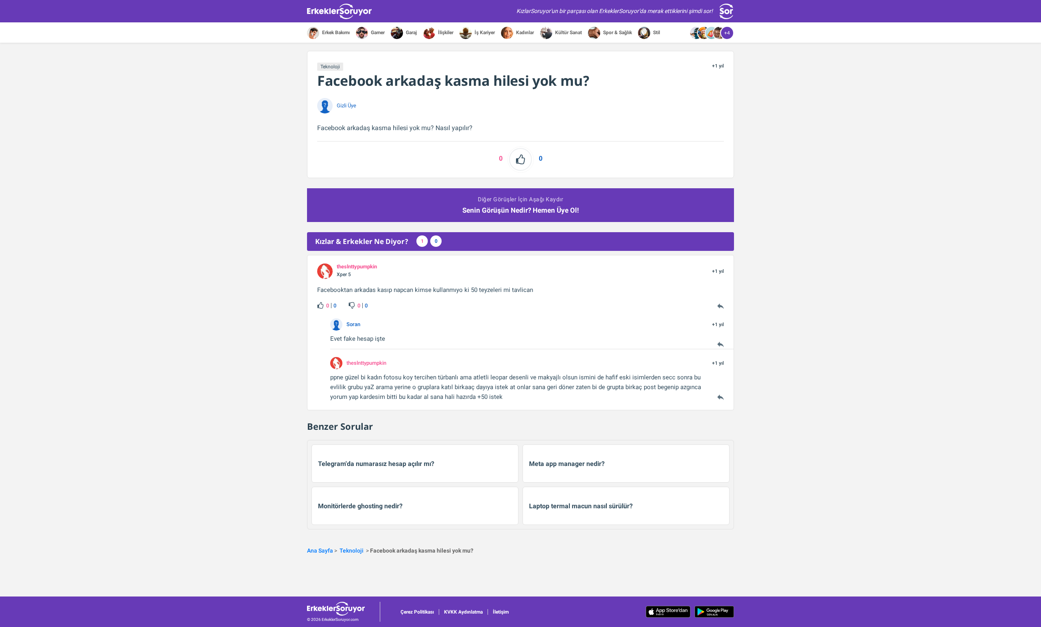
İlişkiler (445, 32)
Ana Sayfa (320, 550)
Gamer (377, 32)
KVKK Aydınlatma (463, 612)
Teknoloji (330, 67)
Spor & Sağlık (617, 32)
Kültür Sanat (568, 32)
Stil (656, 32)
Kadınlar (524, 32)
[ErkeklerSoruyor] (343, 609)
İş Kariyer (484, 32)
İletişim (501, 612)
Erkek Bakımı (335, 32)
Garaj (411, 32)
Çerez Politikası (417, 612)
